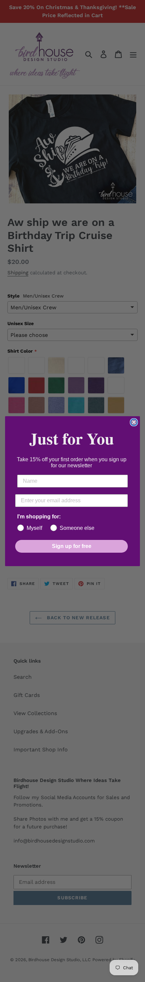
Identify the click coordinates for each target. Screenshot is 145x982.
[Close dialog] (133, 422)
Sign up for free (71, 546)
